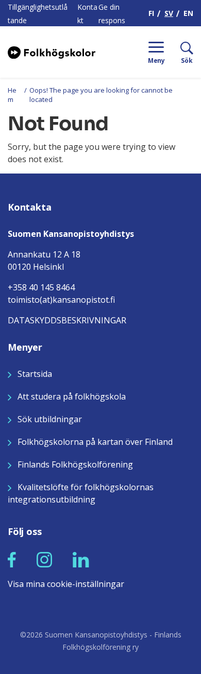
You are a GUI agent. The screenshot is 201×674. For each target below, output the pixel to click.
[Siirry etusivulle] (51, 51)
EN (188, 13)
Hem (12, 94)
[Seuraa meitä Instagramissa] (44, 559)
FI (151, 13)
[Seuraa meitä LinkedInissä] (81, 559)
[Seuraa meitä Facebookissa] (12, 559)
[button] (12, 559)
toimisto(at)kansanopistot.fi (61, 299)
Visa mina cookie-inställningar (66, 584)
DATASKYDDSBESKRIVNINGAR (67, 320)
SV (168, 13)
